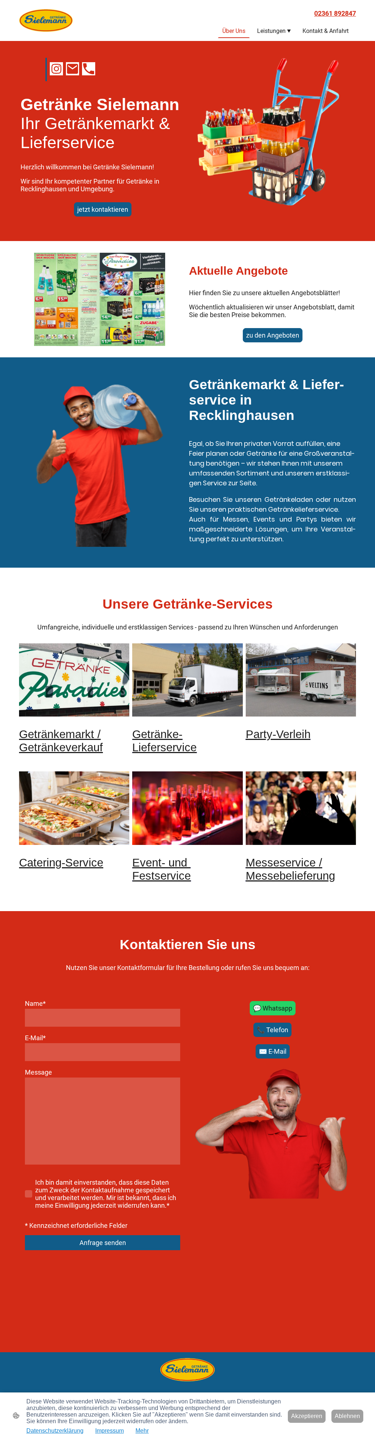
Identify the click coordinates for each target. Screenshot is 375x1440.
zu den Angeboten (272, 335)
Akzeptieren (306, 1416)
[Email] (72, 68)
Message (38, 1072)
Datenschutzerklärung (54, 1431)
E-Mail (35, 1038)
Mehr (142, 1431)
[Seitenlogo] (46, 20)
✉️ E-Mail (272, 1051)
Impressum (109, 1431)
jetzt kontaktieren (102, 209)
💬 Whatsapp (272, 1008)
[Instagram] (56, 68)
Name (35, 1003)
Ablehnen (347, 1416)
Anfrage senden (102, 1243)
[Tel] (88, 68)
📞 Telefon (272, 1030)
